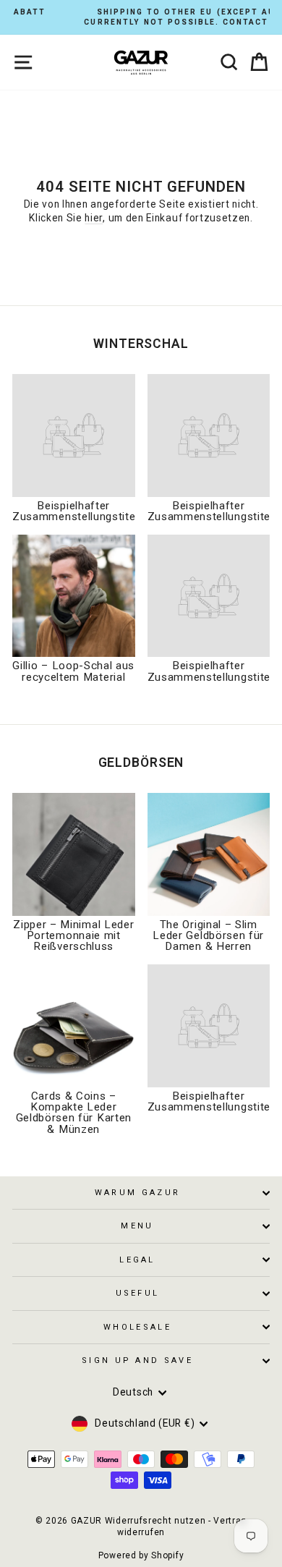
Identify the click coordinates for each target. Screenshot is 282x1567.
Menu (137, 1226)
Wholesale (137, 1327)
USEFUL (138, 1293)
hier (94, 218)
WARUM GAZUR (137, 1192)
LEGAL (137, 1260)
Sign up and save (137, 1360)
